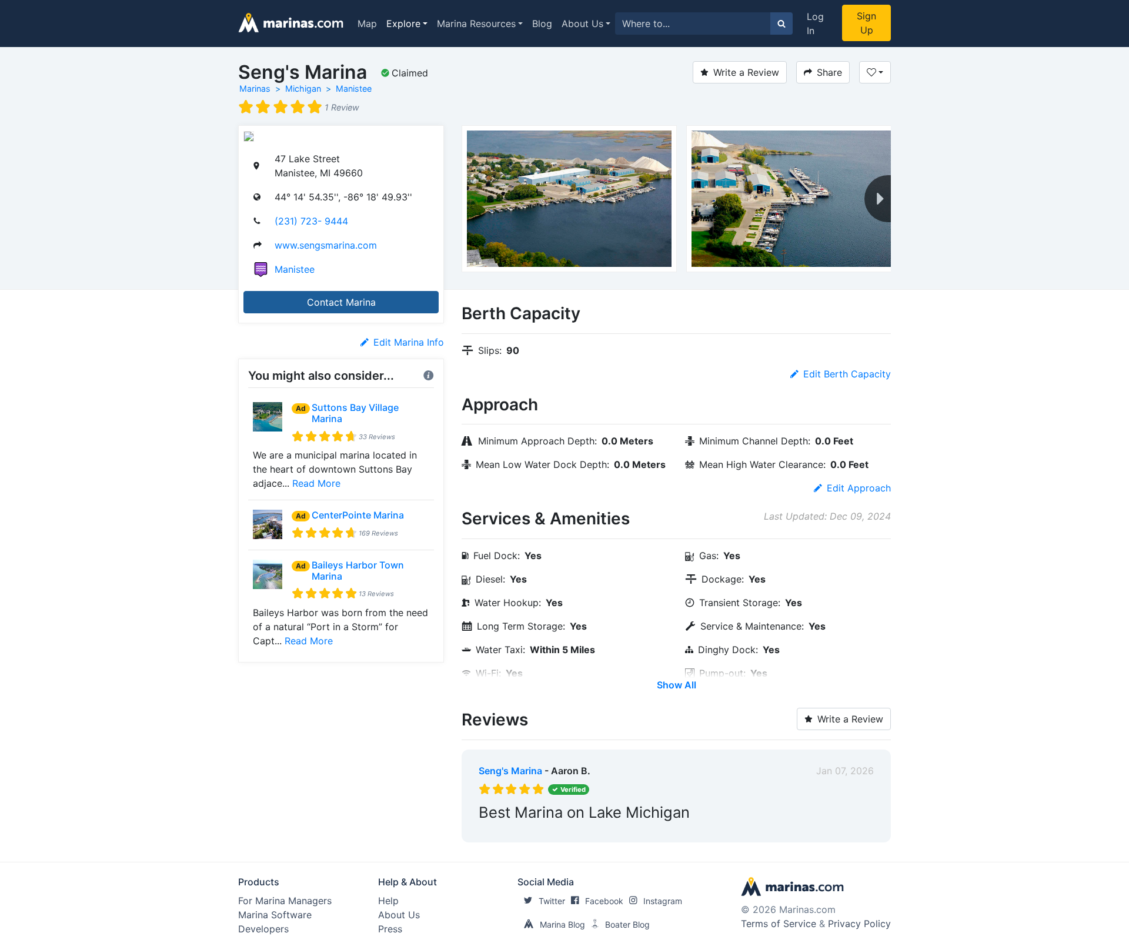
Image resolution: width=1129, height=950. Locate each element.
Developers (263, 929)
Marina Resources (476, 23)
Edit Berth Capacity (847, 374)
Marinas (254, 88)
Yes (567, 831)
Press (390, 929)
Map (367, 23)
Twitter (552, 901)
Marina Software (275, 915)
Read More (316, 483)
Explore (403, 23)
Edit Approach (859, 488)
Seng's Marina (510, 771)
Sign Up (866, 23)
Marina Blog (562, 924)
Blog (542, 23)
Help (388, 900)
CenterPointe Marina (358, 515)
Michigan (303, 88)
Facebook (604, 901)
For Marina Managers (285, 900)
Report (858, 831)
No (591, 831)
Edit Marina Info (408, 342)
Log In (815, 23)
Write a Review (746, 72)
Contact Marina (341, 302)
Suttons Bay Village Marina (355, 413)
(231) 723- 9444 (311, 221)
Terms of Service (778, 923)
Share (829, 72)
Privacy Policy (859, 923)
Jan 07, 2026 (845, 771)
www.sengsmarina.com (326, 245)
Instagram (662, 901)
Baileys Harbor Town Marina (358, 570)
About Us (582, 23)
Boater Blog (627, 924)
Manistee (354, 88)
